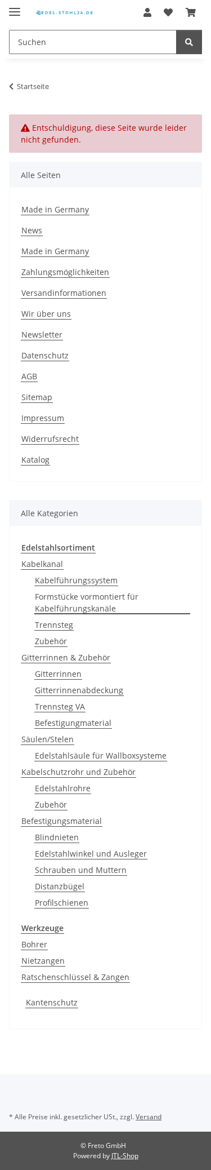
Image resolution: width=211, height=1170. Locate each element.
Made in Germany (55, 209)
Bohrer (34, 944)
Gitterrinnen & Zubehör (65, 657)
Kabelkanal (42, 564)
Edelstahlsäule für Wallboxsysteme (101, 755)
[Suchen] (189, 42)
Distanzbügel (59, 886)
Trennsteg (54, 624)
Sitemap (36, 397)
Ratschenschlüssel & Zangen (75, 977)
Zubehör (51, 641)
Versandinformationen (63, 292)
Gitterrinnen (58, 673)
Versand (148, 1117)
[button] (147, 12)
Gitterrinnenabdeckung (79, 690)
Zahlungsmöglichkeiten (65, 272)
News (31, 230)
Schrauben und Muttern (81, 870)
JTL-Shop (124, 1155)
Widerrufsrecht (50, 438)
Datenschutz (45, 355)
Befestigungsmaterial (61, 821)
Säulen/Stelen (47, 739)
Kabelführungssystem (76, 580)
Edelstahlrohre (63, 788)
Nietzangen (43, 960)
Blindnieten (57, 837)
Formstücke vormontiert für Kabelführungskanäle (86, 602)
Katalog (35, 459)
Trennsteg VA (60, 706)
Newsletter (41, 334)
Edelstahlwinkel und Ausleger (91, 853)
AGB (29, 376)
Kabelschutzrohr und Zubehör (78, 771)
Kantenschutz (52, 1002)
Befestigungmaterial (73, 722)
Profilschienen (61, 902)
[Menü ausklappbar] (14, 7)
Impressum (42, 418)
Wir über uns (46, 313)
